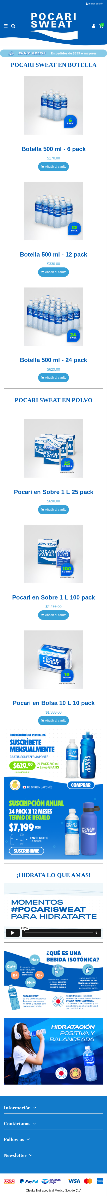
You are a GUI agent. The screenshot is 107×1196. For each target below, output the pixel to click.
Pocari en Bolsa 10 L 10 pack (54, 703)
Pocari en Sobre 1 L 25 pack (53, 492)
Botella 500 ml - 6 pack (54, 149)
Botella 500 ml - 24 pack (53, 360)
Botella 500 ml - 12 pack (53, 254)
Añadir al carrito (55, 166)
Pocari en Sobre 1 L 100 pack (53, 597)
